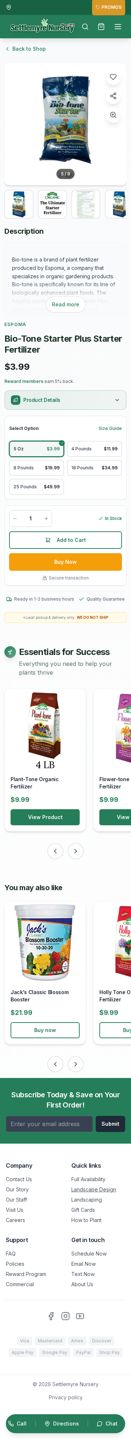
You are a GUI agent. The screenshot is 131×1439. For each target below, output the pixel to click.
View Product (45, 817)
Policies (15, 1264)
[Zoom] (113, 115)
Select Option (24, 428)
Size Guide (110, 428)
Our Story (17, 1189)
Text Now (83, 1274)
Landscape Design (93, 1189)
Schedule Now (89, 1253)
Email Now (83, 1264)
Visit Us (14, 1210)
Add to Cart (71, 540)
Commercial (20, 1284)
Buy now (45, 1030)
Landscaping (86, 1199)
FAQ (11, 1253)
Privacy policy (66, 1397)
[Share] (113, 96)
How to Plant (86, 1220)
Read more (65, 304)
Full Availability (88, 1179)
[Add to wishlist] (113, 77)
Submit (110, 1124)
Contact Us (19, 1179)
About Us (82, 1284)
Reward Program (26, 1274)
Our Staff (16, 1199)
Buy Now (65, 562)
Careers (15, 1220)
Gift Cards (83, 1210)
